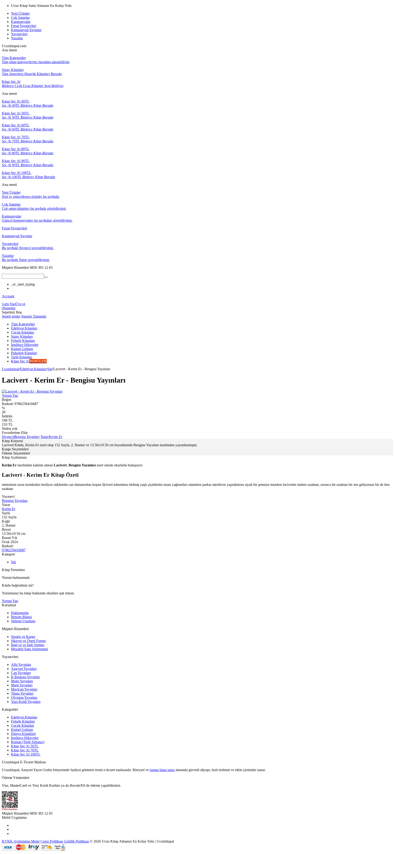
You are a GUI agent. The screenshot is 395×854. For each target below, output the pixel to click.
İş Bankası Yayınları (25, 677)
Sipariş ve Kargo (23, 637)
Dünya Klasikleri (23, 734)
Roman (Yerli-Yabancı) (27, 742)
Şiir (49, 369)
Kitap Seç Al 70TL (25, 750)
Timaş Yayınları (22, 693)
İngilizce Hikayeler (24, 738)
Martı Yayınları (21, 685)
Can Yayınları (21, 673)
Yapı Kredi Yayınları (25, 702)
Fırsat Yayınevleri (23, 26)
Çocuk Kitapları (22, 725)
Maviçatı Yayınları (24, 689)
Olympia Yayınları (24, 697)
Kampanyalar (20, 22)
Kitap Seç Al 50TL (25, 746)
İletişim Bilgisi (21, 617)
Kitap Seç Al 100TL (25, 754)
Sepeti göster (11, 316)
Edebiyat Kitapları (33, 369)
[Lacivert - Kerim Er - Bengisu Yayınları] (32, 391)
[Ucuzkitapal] (3, 272)
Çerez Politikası (51, 841)
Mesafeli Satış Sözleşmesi (29, 649)
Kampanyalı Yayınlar (26, 30)
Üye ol (20, 304)
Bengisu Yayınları (14, 501)
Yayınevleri (19, 34)
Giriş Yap (8, 304)
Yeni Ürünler (20, 13)
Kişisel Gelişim (22, 730)
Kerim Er (8, 509)
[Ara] (46, 277)
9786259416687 (14, 550)
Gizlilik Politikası (76, 841)
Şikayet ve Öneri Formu (28, 641)
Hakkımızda (20, 613)
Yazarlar (17, 38)
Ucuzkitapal (10, 369)
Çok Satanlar (20, 17)
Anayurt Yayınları (24, 669)
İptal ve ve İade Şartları (27, 645)
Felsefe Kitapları (23, 721)
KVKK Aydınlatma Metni (21, 841)
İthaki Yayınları (22, 681)
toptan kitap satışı (162, 770)
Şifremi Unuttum (23, 621)
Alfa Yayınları (21, 664)
